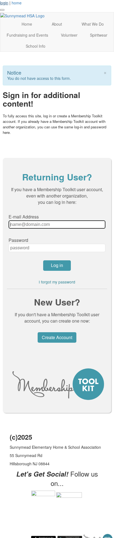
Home (27, 24)
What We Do (93, 24)
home (17, 3)
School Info (35, 46)
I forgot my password (57, 282)
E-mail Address (24, 216)
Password (18, 240)
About (57, 24)
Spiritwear (98, 35)
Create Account (57, 337)
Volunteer (69, 35)
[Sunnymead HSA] (22, 15)
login (4, 3)
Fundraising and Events (27, 35)
